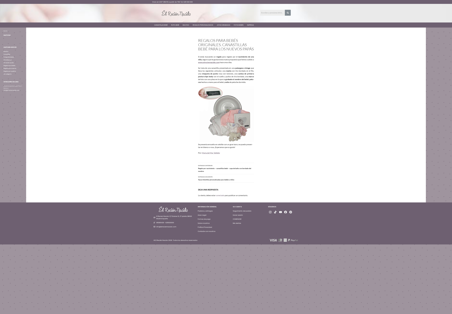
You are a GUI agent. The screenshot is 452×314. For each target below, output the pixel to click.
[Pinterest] (290, 212)
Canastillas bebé (161, 25)
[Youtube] (280, 212)
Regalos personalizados (203, 25)
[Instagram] (270, 212)
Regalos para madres (10, 68)
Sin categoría (7, 74)
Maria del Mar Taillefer (211, 153)
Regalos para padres (10, 71)
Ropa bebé (175, 25)
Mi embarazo (8, 60)
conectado (220, 195)
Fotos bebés (239, 25)
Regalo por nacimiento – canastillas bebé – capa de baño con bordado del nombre (224, 168)
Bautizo (186, 25)
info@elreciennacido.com (11, 90)
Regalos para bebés (9, 65)
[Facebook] (285, 212)
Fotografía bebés (9, 57)
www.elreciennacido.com (209, 62)
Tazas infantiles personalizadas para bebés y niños (216, 178)
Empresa (250, 25)
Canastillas (7, 54)
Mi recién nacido (9, 63)
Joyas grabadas (223, 25)
